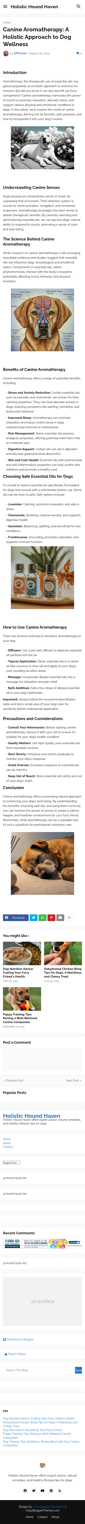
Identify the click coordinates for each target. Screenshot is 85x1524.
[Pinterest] (51, 917)
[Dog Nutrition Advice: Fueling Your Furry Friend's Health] (22, 953)
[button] (5, 6)
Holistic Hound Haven (34, 6)
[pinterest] (51, 1491)
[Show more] (69, 917)
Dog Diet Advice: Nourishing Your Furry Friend (32, 1430)
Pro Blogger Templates (50, 1506)
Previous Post (15, 1080)
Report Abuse (17, 1354)
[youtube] (42, 1491)
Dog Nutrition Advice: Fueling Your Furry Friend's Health (18, 972)
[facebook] (25, 1491)
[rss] (60, 1491)
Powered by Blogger (20, 1339)
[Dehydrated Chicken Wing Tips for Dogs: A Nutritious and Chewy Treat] (63, 953)
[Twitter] (34, 917)
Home (7, 22)
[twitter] (33, 1491)
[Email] (60, 917)
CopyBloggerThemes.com (43, 1510)
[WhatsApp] (42, 917)
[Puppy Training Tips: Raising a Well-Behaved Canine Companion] (22, 999)
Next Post (72, 1080)
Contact (8, 1146)
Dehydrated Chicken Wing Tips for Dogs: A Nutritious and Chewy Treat (63, 972)
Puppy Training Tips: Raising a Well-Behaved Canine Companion (20, 1018)
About (7, 1143)
